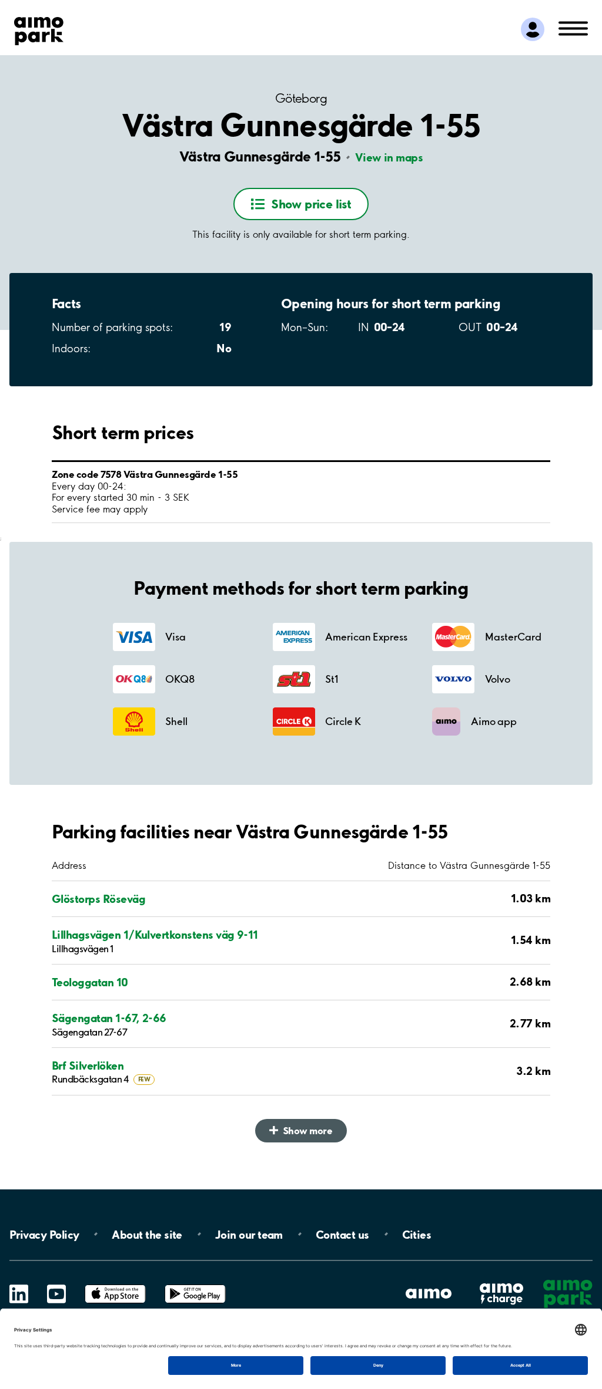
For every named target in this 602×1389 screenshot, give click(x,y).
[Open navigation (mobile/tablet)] (573, 27)
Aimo (501, 1282)
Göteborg (301, 98)
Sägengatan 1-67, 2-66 (109, 1018)
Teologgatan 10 (90, 982)
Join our (249, 1234)
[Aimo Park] (38, 28)
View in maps (389, 157)
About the (147, 1234)
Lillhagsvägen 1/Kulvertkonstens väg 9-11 (155, 935)
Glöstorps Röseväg (98, 899)
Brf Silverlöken (87, 1066)
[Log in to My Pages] (532, 29)
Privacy (44, 1234)
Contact (342, 1234)
